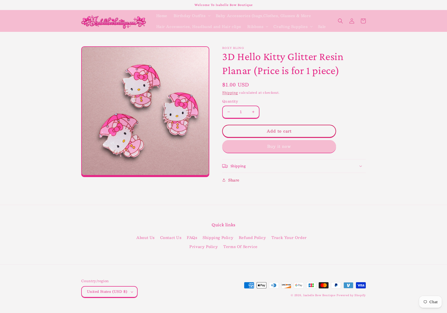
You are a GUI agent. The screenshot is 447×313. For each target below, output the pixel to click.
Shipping (230, 92)
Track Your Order (289, 237)
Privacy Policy (203, 246)
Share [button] (234, 180)
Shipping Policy (218, 237)
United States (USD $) (107, 291)
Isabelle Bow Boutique (319, 295)
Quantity (230, 101)
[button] (191, 15)
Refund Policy (252, 237)
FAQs (192, 237)
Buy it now (279, 146)
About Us (145, 237)
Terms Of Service (240, 246)
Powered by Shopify (351, 295)
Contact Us (171, 237)
